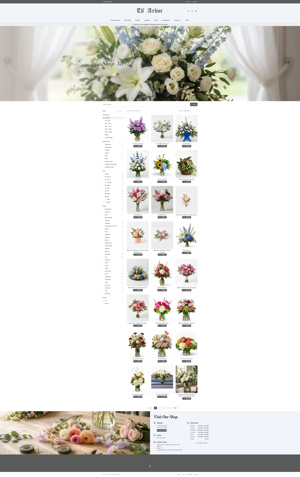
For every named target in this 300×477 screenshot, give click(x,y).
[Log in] (192, 11)
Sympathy (147, 20)
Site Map (196, 474)
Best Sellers (128, 20)
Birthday (137, 20)
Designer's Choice (115, 20)
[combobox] (190, 111)
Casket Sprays (166, 20)
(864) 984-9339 (108, 1)
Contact (195, 1)
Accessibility (189, 474)
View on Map (162, 430)
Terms (178, 474)
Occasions (177, 20)
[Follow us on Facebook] (150, 466)
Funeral (156, 20)
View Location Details (201, 443)
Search (195, 104)
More (187, 20)
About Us (187, 1)
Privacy (183, 474)
